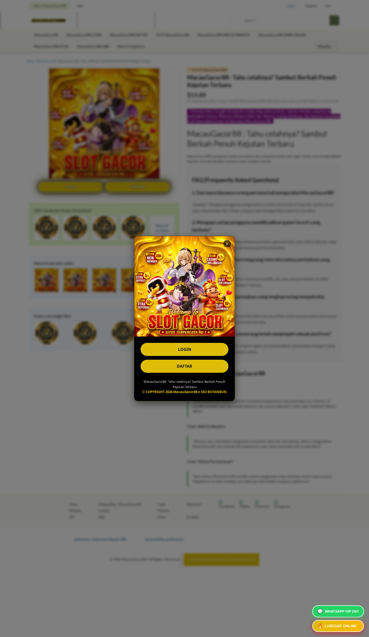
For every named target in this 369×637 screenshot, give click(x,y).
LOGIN (184, 349)
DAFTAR (184, 366)
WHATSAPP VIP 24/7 (338, 611)
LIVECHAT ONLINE (336, 625)
